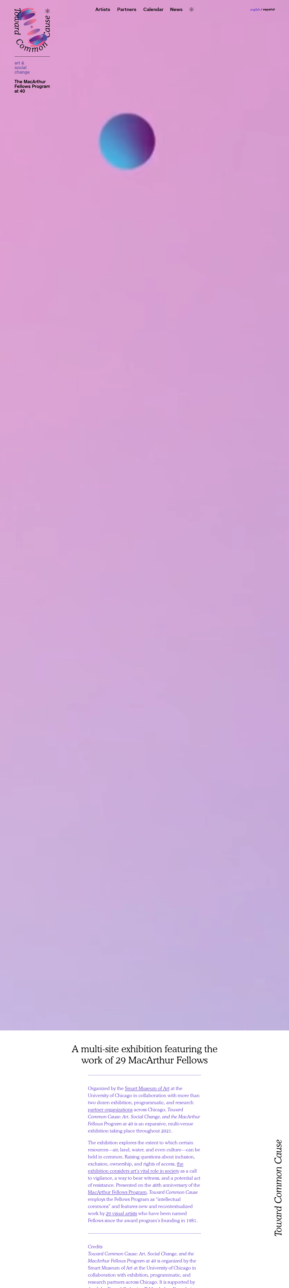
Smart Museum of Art (147, 1088)
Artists (102, 9)
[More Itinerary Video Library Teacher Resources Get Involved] (191, 9)
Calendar (153, 9)
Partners (126, 9)
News (176, 9)
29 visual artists (121, 1213)
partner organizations (110, 1109)
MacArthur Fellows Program (117, 1192)
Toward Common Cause (278, 1145)
